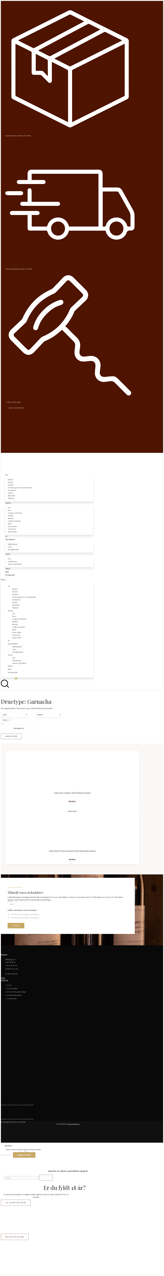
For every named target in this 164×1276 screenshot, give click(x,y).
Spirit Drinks (12, 532)
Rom (9, 510)
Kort (9, 559)
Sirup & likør (12, 526)
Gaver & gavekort (15, 564)
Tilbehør (11, 498)
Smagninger (10, 575)
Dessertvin (12, 490)
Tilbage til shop (24, 1155)
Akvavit (10, 518)
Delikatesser (12, 544)
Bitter (10, 524)
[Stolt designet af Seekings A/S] (134, 1141)
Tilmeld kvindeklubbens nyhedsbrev (25, 918)
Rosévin (11, 485)
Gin (9, 508)
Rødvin (10, 480)
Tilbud (7, 569)
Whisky (10, 516)
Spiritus (8, 503)
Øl (6, 536)
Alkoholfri (11, 496)
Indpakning (12, 561)
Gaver (7, 554)
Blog (7, 572)
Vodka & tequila (14, 521)
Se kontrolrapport (73, 1124)
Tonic (10, 547)
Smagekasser (13, 549)
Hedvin (10, 493)
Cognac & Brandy (15, 513)
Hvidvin (10, 482)
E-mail (10, 901)
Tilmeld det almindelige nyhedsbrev (25, 914)
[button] (47, 579)
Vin (6, 475)
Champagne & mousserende (19, 488)
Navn (12, 904)
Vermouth (12, 529)
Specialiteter (10, 539)
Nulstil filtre (11, 736)
